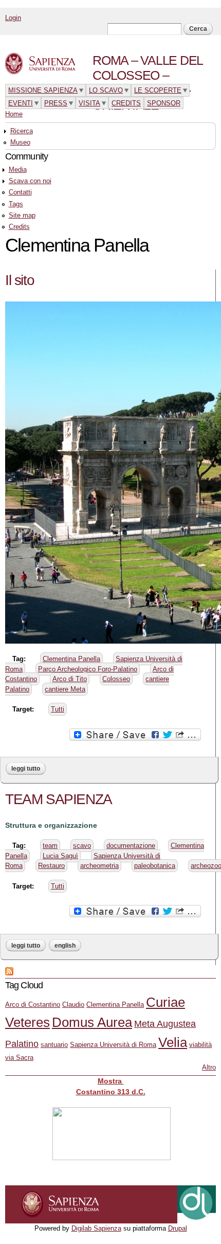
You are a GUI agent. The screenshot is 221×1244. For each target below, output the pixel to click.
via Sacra (19, 1057)
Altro (209, 1067)
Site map (22, 215)
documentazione (130, 845)
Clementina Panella (71, 659)
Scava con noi (30, 181)
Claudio (73, 1004)
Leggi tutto (28, 768)
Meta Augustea (165, 1024)
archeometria (99, 865)
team (50, 845)
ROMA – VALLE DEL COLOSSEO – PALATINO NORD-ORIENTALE (147, 82)
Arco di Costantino (32, 1004)
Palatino (22, 1044)
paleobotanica (154, 865)
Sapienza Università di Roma (113, 1044)
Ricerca (21, 131)
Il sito (19, 280)
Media (18, 169)
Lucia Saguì (60, 856)
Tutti (57, 709)
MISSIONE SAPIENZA (43, 90)
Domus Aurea (92, 1022)
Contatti (20, 192)
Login (13, 18)
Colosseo (116, 679)
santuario (54, 1044)
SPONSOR (163, 103)
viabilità (200, 1044)
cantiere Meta (65, 689)
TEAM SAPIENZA (58, 799)
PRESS (55, 103)
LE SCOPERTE (157, 90)
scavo (82, 845)
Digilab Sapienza (96, 1228)
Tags (16, 204)
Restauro (51, 865)
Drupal (177, 1228)
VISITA (89, 103)
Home (14, 114)
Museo (20, 142)
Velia (172, 1042)
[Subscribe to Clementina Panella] (9, 970)
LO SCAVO (106, 90)
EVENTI (20, 103)
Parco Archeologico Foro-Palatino (87, 669)
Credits (19, 226)
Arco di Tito (69, 679)
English (65, 945)
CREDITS (126, 103)
